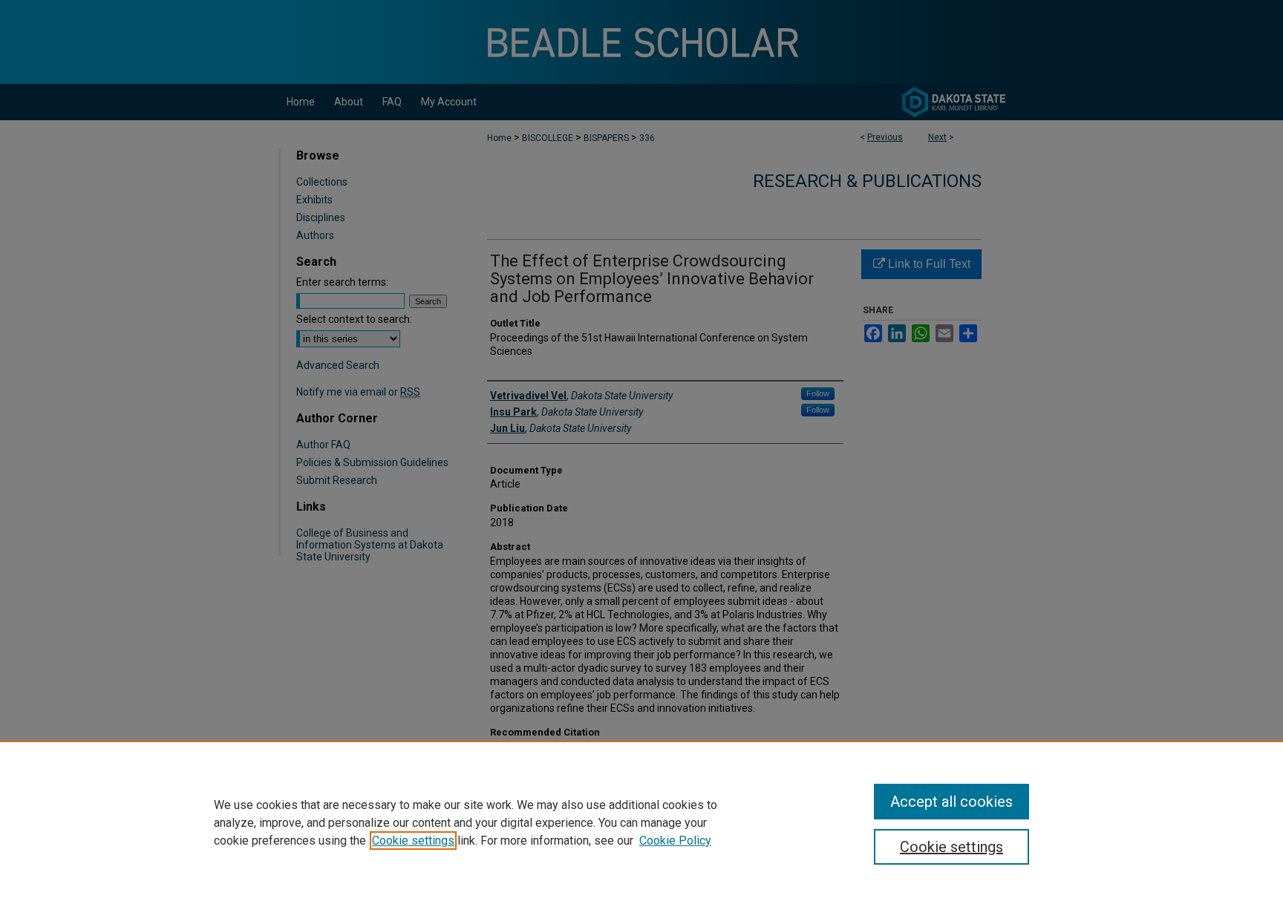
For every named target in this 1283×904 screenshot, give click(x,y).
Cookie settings (413, 840)
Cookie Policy (675, 840)
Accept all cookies (951, 801)
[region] (641, 822)
